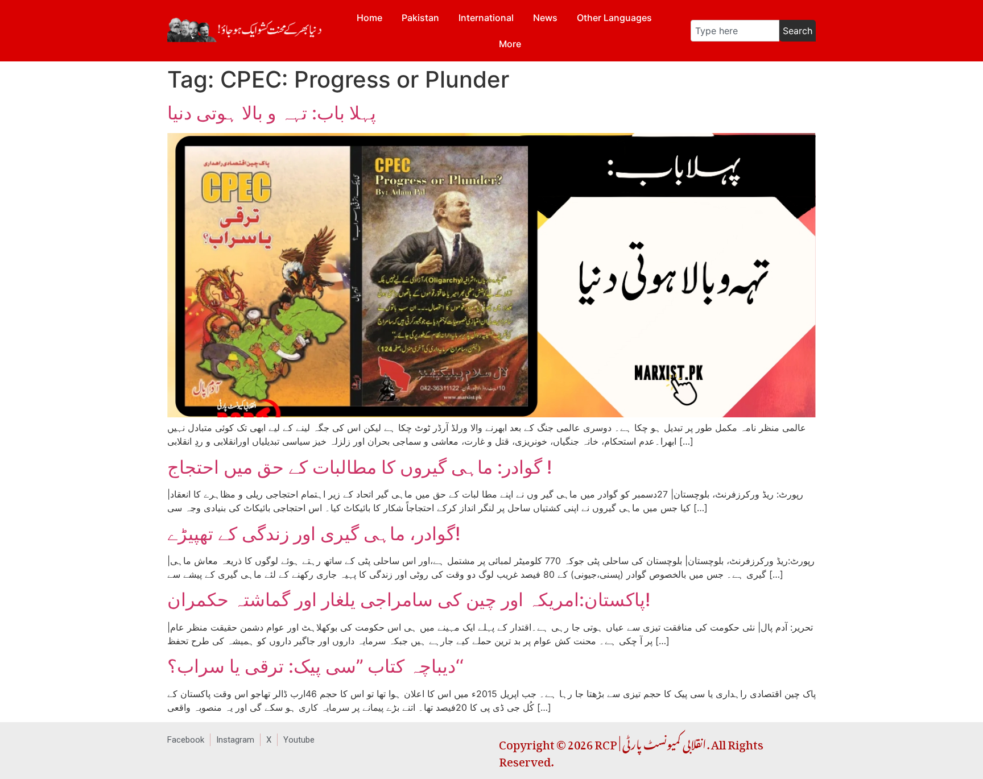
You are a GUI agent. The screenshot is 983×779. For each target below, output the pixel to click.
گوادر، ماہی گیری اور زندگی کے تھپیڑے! (313, 534)
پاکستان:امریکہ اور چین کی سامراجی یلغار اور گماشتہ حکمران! (408, 600)
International (486, 17)
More (510, 43)
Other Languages (614, 17)
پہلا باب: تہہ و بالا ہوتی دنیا (271, 113)
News (545, 17)
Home (369, 17)
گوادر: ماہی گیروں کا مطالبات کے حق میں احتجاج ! (359, 467)
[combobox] (735, 31)
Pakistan (420, 17)
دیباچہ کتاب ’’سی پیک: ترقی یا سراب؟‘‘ (315, 666)
